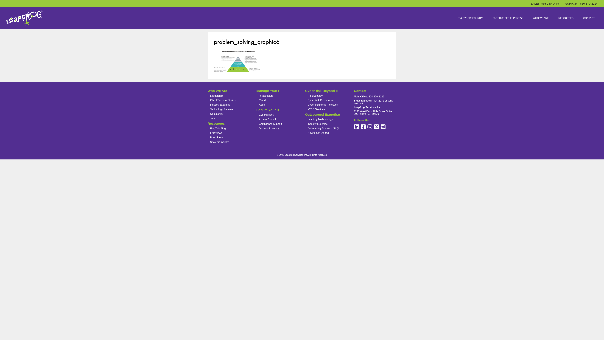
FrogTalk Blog (218, 128)
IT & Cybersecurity (470, 18)
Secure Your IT (268, 110)
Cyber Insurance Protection (323, 104)
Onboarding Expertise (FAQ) (323, 128)
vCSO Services (316, 109)
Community (216, 114)
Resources (565, 18)
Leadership (216, 95)
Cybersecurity (266, 114)
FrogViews (216, 133)
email (360, 103)
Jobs (212, 118)
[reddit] (383, 127)
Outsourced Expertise (507, 18)
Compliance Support (270, 124)
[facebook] (363, 127)
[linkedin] (356, 127)
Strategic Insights (219, 142)
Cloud (262, 100)
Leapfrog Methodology (320, 119)
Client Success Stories (222, 100)
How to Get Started (318, 133)
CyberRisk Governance (321, 100)
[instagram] (370, 127)
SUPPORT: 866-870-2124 (581, 3)
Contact (589, 18)
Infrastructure (266, 95)
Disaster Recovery (269, 128)
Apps (262, 104)
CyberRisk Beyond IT (322, 91)
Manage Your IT (268, 91)
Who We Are (541, 18)
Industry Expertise (220, 104)
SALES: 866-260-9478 (545, 3)
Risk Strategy (315, 95)
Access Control (267, 119)
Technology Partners (221, 109)
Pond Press (216, 137)
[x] (376, 127)
